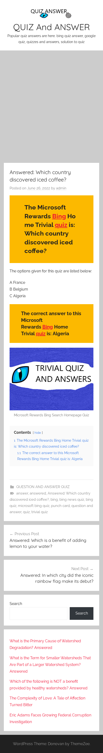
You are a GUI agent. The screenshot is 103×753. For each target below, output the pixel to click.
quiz (61, 224)
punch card (60, 506)
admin (61, 188)
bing (54, 499)
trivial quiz (39, 512)
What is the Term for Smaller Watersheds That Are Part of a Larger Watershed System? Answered (50, 665)
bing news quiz (71, 499)
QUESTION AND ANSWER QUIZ (42, 487)
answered (38, 493)
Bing (59, 216)
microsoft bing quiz (33, 506)
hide (37, 432)
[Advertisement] (51, 105)
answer (22, 493)
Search (16, 603)
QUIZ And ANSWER (51, 27)
